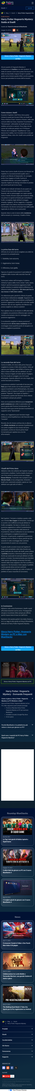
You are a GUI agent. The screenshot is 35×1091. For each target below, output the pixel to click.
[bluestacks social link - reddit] (7, 1067)
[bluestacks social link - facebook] (11, 1067)
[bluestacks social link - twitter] (16, 1067)
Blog (7, 13)
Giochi (13, 13)
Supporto (5, 1057)
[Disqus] (17, 774)
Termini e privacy (6, 1084)
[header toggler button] (33, 3)
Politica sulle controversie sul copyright (21, 1084)
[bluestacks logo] (7, 3)
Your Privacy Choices (20, 1090)
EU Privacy (5, 1086)
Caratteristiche (7, 1040)
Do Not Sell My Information (15, 1086)
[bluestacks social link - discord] (3, 1067)
